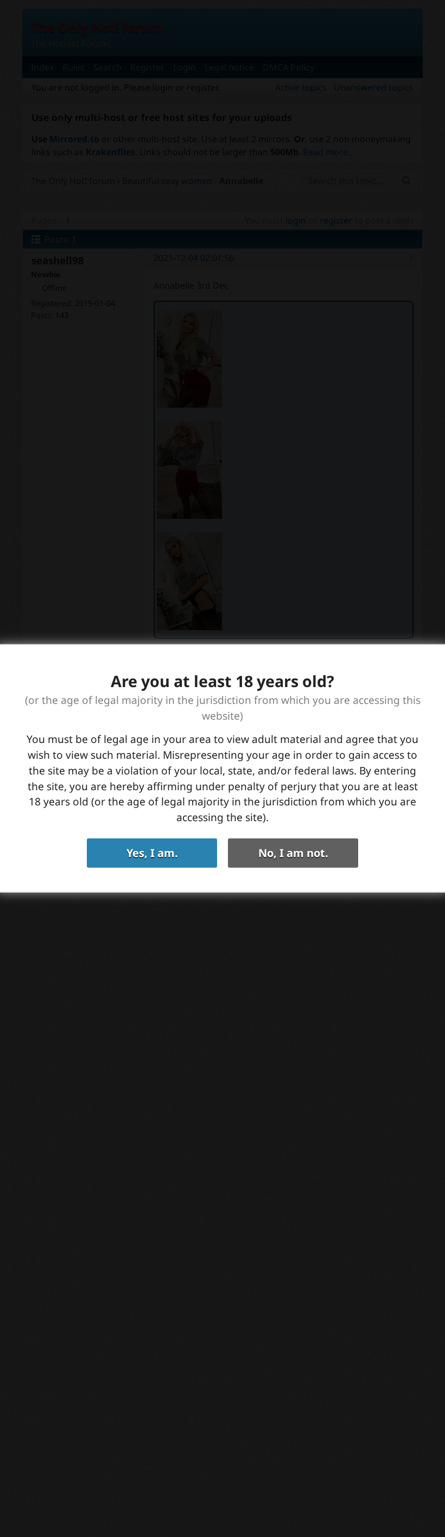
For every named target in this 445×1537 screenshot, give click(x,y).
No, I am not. (293, 853)
